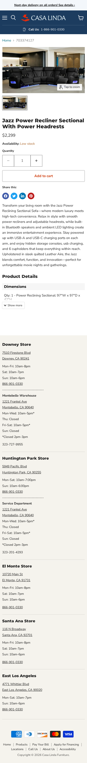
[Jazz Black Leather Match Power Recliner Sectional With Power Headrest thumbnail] (14, 103)
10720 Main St (12, 574)
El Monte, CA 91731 (16, 580)
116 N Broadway (14, 629)
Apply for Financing (66, 745)
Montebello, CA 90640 (18, 407)
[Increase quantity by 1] (36, 160)
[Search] (13, 18)
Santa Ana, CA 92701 (17, 635)
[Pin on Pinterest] (31, 196)
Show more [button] (15, 305)
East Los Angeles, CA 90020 (22, 690)
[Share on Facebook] (5, 196)
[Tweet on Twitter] (14, 196)
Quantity (8, 151)
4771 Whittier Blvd (15, 684)
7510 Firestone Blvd (16, 353)
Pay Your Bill (40, 745)
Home (6, 40)
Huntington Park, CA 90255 (21, 472)
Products (21, 745)
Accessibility (68, 749)
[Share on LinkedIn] (22, 196)
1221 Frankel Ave (14, 401)
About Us (49, 749)
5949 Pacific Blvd (14, 466)
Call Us (33, 749)
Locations (17, 749)
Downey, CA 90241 (15, 358)
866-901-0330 (12, 384)
